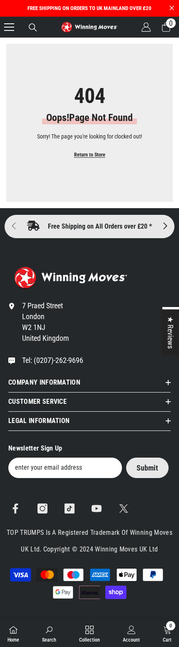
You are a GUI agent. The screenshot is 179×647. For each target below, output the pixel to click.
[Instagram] (42, 508)
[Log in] (146, 27)
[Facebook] (15, 508)
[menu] (9, 27)
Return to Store (89, 155)
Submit (147, 467)
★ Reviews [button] (170, 332)
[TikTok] (69, 508)
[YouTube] (96, 508)
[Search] (33, 28)
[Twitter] (123, 508)
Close (172, 8)
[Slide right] (165, 227)
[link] (49, 633)
